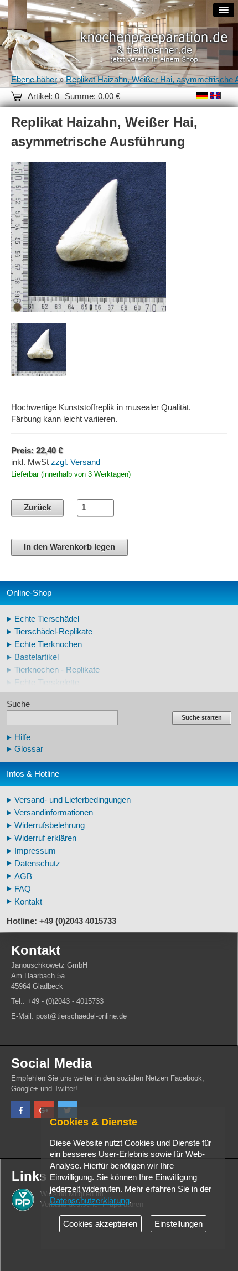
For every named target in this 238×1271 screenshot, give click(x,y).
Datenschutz (37, 863)
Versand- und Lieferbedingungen (72, 799)
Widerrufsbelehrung (49, 825)
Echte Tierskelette (46, 682)
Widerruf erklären (45, 838)
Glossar (28, 749)
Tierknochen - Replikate (57, 669)
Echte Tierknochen (48, 644)
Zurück (37, 507)
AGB (23, 876)
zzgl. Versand (75, 462)
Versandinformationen (53, 812)
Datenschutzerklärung (90, 1200)
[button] (20, 1110)
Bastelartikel (36, 657)
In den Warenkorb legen (69, 546)
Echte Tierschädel (46, 618)
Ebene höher (34, 79)
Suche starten (202, 717)
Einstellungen (178, 1224)
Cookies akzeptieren (100, 1224)
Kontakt (28, 901)
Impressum (35, 850)
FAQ (22, 889)
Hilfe (22, 737)
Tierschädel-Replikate (53, 631)
